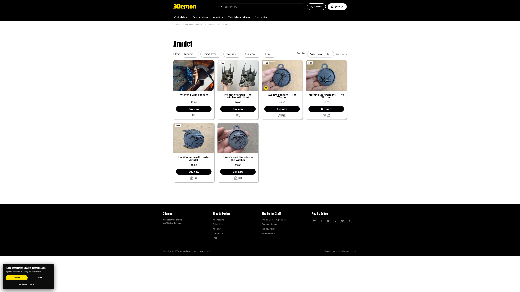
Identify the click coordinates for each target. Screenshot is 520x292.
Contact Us (261, 17)
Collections (218, 224)
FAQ (215, 238)
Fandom (188, 54)
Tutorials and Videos (239, 17)
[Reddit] (349, 220)
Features (231, 54)
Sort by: (301, 53)
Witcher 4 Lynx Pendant (193, 94)
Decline (40, 277)
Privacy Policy (268, 228)
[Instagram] (328, 220)
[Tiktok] (335, 220)
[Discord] (314, 220)
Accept (16, 277)
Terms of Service (269, 224)
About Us (218, 17)
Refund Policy (268, 233)
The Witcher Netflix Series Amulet (194, 159)
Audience (250, 54)
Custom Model (200, 17)
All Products (218, 219)
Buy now (194, 109)
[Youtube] (342, 220)
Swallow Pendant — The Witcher (282, 96)
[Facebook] (321, 220)
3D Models (179, 17)
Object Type (209, 54)
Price (268, 54)
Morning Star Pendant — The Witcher (326, 96)
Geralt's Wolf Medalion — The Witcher (238, 159)
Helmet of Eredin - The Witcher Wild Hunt (238, 96)
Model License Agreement (274, 219)
